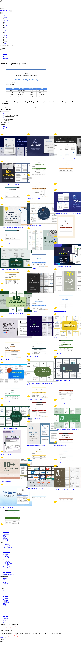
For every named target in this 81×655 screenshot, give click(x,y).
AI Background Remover (7, 568)
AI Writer (4, 551)
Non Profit (5, 585)
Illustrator (4, 604)
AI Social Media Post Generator (9, 547)
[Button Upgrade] (1, 49)
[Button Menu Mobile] (1, 1)
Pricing (4, 613)
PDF (4, 599)
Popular (4, 607)
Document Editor (6, 532)
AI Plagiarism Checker (7, 572)
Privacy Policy (5, 616)
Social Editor (5, 539)
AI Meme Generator (6, 562)
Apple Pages (5, 600)
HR (3, 581)
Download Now (3, 637)
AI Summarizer (6, 571)
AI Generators (5, 531)
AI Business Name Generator (8, 574)
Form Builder (5, 537)
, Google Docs (5, 127)
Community (5, 612)
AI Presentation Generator (8, 553)
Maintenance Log (6, 58)
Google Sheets (5, 597)
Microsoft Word (6, 126)
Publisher (4, 593)
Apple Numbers (6, 601)
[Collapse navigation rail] (11, 11)
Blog (4, 621)
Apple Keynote (6, 602)
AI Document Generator (7, 549)
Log (3, 56)
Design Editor (5, 533)
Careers (4, 620)
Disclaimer (5, 619)
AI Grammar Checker (7, 573)
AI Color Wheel (6, 564)
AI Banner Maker (6, 548)
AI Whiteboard (5, 554)
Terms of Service (6, 617)
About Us (5, 611)
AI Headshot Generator (7, 563)
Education (5, 586)
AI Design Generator (7, 546)
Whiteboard (5, 536)
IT (3, 584)
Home (4, 51)
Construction (5, 583)
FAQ (4, 622)
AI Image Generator (6, 545)
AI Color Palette (6, 565)
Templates (5, 54)
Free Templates (6, 606)
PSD (4, 603)
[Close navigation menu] (1, 13)
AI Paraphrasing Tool (7, 569)
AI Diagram (5, 555)
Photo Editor (5, 538)
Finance (4, 582)
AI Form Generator (6, 552)
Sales (4, 579)
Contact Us (5, 615)
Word (4, 590)
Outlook (4, 595)
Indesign (4, 605)
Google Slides (5, 598)
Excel (4, 591)
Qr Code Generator (6, 561)
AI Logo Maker (6, 544)
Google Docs (5, 596)
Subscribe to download (5, 111)
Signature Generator (6, 566)
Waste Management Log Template (9, 60)
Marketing (5, 578)
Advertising (5, 580)
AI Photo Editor (6, 556)
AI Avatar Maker (6, 567)
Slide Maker (5, 535)
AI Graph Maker (6, 557)
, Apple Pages (5, 128)
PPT (4, 592)
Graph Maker (5, 540)
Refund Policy (5, 618)
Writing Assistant (6, 534)
